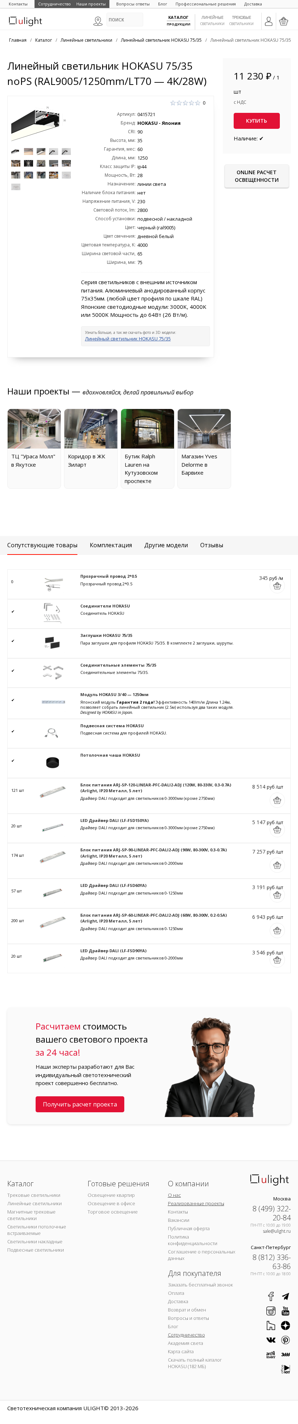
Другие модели (166, 545)
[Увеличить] (41, 122)
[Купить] (277, 585)
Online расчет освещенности (257, 176)
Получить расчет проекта (80, 1104)
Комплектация (111, 545)
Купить (256, 120)
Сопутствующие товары (42, 545)
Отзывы (211, 545)
